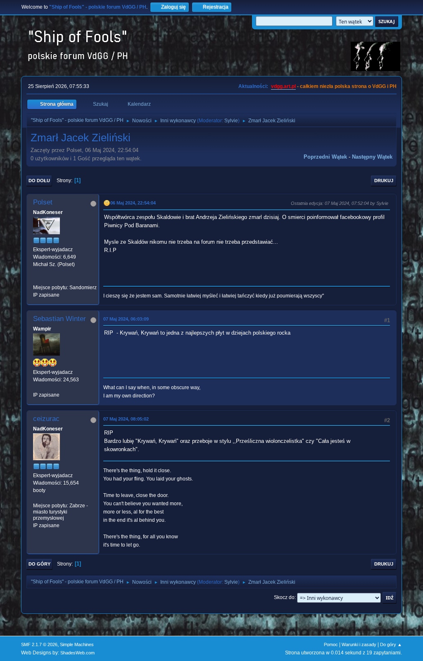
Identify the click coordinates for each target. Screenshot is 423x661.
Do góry (39, 563)
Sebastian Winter (59, 319)
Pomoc (331, 644)
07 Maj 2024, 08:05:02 (126, 418)
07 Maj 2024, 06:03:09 (126, 318)
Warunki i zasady (359, 644)
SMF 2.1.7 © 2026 (39, 644)
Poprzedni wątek (325, 157)
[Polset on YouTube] (36, 280)
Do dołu (39, 180)
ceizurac (46, 419)
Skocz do (284, 597)
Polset (42, 202)
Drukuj (383, 180)
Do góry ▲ (391, 644)
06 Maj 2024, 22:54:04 (133, 202)
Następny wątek (372, 157)
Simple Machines (77, 644)
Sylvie (231, 121)
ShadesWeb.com (77, 652)
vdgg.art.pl (283, 86)
